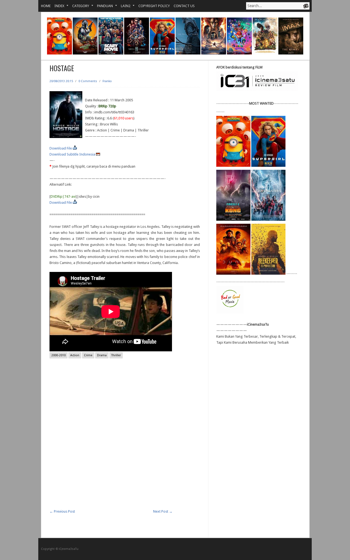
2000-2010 (58, 355)
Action (74, 355)
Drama (102, 355)
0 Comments (87, 81)
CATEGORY (78, 6)
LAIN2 (123, 6)
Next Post (163, 511)
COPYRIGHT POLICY (154, 6)
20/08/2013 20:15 (61, 81)
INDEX (57, 6)
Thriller (116, 355)
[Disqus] (124, 439)
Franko (107, 81)
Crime (88, 355)
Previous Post (62, 511)
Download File (61, 148)
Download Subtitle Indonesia (72, 154)
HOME (46, 6)
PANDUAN (103, 6)
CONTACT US (184, 6)
